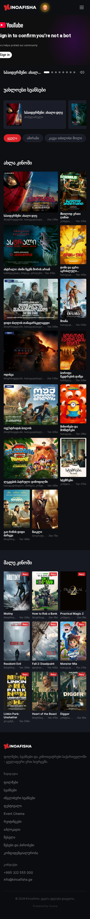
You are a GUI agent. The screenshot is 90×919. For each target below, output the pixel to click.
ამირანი (33, 138)
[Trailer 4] (59, 72)
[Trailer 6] (67, 72)
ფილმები (11, 782)
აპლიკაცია (12, 829)
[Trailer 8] (74, 72)
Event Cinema (14, 814)
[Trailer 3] (56, 72)
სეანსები (10, 790)
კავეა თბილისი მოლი (65, 138)
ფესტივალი (13, 806)
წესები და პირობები (19, 845)
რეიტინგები (12, 821)
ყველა (12, 138)
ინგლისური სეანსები (19, 798)
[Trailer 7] (71, 72)
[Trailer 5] (63, 72)
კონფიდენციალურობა (21, 853)
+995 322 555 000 (18, 872)
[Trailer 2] (52, 72)
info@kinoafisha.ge (18, 879)
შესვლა (9, 837)
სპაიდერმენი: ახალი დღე (22, 72)
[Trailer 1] (46, 72)
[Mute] (82, 72)
